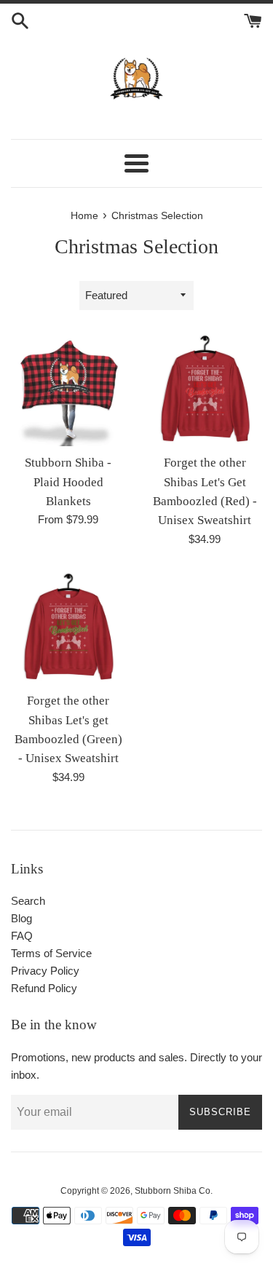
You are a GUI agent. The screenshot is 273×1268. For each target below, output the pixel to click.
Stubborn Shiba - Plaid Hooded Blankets (68, 482)
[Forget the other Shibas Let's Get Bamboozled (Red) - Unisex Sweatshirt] (205, 389)
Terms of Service (51, 953)
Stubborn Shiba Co (172, 1191)
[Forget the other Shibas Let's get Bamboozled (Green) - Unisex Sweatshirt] (68, 627)
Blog (21, 918)
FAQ (22, 936)
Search (28, 901)
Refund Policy (44, 988)
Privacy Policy (45, 970)
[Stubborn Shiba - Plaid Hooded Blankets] (68, 389)
